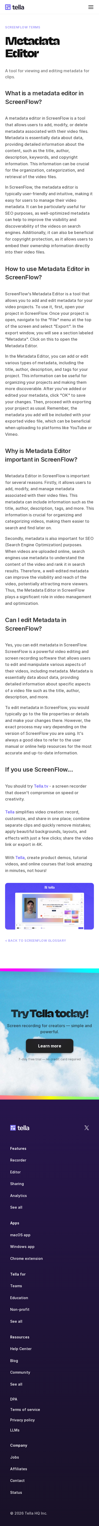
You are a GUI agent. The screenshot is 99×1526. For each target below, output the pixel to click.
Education (19, 1298)
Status (16, 1492)
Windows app (22, 1246)
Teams (16, 1286)
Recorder (18, 1160)
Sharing (17, 1184)
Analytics (18, 1195)
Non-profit (19, 1309)
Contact (17, 1480)
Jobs (14, 1457)
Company (18, 1445)
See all (16, 1207)
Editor (15, 1172)
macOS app (20, 1235)
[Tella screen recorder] (49, 906)
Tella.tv (41, 786)
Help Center (20, 1349)
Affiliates (18, 1469)
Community (20, 1372)
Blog (14, 1360)
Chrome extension (26, 1258)
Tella (9, 811)
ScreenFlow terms (22, 27)
